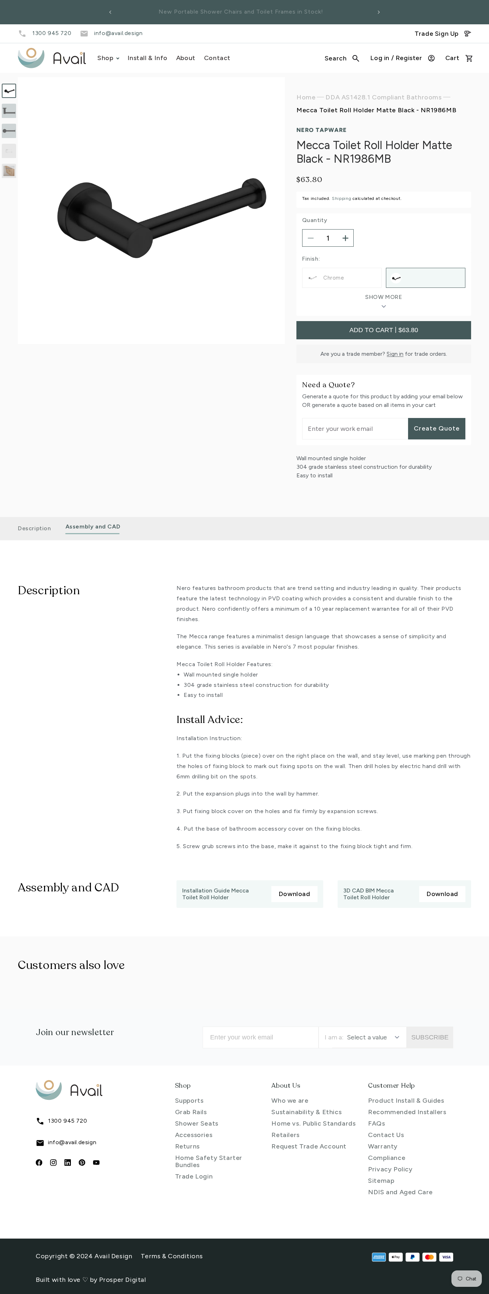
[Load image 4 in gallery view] (9, 151)
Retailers (285, 1135)
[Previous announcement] (110, 12)
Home (305, 97)
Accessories (194, 1135)
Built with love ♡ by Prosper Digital (91, 1280)
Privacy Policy (390, 1169)
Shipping (342, 198)
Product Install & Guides (406, 1100)
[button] (342, 58)
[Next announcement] (379, 12)
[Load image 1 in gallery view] (9, 91)
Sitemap (381, 1181)
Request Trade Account (309, 1146)
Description (34, 528)
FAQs (376, 1123)
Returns (187, 1146)
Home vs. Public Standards (313, 1123)
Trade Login (194, 1176)
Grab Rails (191, 1112)
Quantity (314, 220)
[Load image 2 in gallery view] (9, 111)
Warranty (383, 1146)
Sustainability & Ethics (306, 1112)
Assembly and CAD (93, 526)
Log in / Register (396, 58)
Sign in (395, 353)
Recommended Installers (407, 1112)
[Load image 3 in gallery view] (9, 131)
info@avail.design (118, 33)
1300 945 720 (51, 33)
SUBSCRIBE (430, 1037)
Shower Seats (196, 1123)
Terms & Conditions (172, 1256)
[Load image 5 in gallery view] (9, 171)
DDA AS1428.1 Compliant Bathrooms (383, 97)
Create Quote (437, 428)
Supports (189, 1100)
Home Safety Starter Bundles (208, 1161)
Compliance (386, 1158)
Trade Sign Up (437, 34)
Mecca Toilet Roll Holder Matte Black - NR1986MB (376, 110)
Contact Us (386, 1135)
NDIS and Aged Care (400, 1192)
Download (294, 894)
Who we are (289, 1100)
